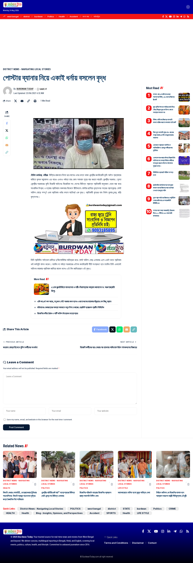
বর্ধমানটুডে (97, 16)
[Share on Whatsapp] (6, 137)
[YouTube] (170, 16)
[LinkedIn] (177, 16)
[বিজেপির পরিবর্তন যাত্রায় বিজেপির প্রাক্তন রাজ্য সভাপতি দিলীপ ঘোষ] (96, 464)
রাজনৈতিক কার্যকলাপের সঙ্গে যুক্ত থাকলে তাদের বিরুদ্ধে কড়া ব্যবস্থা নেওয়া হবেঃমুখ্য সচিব (163, 187)
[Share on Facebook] (6, 123)
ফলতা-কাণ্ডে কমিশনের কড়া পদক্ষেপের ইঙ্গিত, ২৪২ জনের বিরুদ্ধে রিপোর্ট (164, 97)
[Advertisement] (96, 42)
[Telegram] (181, 16)
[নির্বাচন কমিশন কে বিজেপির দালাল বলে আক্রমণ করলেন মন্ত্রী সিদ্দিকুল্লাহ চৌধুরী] (173, 464)
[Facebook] (163, 16)
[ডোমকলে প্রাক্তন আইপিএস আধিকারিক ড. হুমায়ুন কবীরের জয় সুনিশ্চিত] (184, 148)
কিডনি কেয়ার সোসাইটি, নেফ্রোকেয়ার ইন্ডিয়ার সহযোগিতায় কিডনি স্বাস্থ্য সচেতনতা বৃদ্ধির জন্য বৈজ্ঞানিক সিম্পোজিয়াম (20, 496)
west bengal (13, 16)
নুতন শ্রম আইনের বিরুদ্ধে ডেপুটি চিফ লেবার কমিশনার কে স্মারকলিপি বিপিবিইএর (164, 200)
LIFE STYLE (123, 488)
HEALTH (6, 488)
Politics (50, 16)
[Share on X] (16, 101)
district (26, 16)
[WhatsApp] (184, 16)
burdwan (38, 16)
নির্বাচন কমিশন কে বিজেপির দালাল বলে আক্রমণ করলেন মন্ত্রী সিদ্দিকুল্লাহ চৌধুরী (171, 494)
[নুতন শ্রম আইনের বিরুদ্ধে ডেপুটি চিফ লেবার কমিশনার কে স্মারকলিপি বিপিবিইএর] (184, 200)
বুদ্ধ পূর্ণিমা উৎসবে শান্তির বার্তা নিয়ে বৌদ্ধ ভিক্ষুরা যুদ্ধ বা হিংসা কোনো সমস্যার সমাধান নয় (164, 109)
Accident (74, 16)
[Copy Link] (28, 101)
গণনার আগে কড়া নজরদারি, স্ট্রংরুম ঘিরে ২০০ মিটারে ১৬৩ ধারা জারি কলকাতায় (163, 213)
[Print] (35, 101)
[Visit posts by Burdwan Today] (7, 91)
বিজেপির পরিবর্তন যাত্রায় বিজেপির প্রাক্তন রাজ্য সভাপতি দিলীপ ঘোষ (95, 494)
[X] (166, 16)
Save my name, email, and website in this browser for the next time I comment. (39, 419)
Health (62, 16)
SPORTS (111, 513)
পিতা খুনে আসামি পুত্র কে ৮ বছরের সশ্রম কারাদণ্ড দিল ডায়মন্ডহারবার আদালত (163, 135)
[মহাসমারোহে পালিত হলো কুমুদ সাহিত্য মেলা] (135, 464)
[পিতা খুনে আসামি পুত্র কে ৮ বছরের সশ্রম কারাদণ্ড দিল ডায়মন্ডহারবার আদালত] (184, 135)
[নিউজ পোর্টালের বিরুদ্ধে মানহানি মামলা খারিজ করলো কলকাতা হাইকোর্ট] (184, 122)
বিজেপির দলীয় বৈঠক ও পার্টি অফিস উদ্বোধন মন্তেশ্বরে (57, 313)
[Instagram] (174, 16)
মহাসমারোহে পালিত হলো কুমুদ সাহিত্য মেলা (134, 492)
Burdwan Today (25, 88)
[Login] (176, 7)
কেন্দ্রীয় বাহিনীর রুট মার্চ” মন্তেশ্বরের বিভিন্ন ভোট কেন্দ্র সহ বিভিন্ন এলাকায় (58, 494)
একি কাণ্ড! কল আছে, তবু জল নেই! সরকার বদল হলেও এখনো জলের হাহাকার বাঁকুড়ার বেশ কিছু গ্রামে (74, 301)
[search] (182, 7)
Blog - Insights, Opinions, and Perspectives (59, 513)
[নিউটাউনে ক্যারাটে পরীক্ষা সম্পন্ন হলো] (184, 175)
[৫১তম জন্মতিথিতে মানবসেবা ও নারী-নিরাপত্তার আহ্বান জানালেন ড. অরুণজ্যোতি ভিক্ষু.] (41, 289)
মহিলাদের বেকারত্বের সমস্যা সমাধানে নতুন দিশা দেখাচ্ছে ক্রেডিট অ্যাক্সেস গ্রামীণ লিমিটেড (70, 307)
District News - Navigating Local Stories (27, 69)
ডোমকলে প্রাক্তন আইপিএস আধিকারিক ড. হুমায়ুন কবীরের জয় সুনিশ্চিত (163, 148)
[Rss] (188, 16)
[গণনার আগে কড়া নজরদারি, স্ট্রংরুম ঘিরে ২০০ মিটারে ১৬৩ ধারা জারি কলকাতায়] (184, 213)
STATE (126, 508)
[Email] (22, 101)
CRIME (172, 508)
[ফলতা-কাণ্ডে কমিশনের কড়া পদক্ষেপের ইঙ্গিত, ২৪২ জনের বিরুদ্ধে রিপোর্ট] (184, 97)
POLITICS (45, 488)
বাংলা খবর (86, 16)
